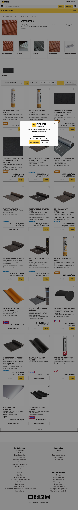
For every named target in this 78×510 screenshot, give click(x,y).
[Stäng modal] (54, 123)
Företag (45, 142)
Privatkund (34, 142)
